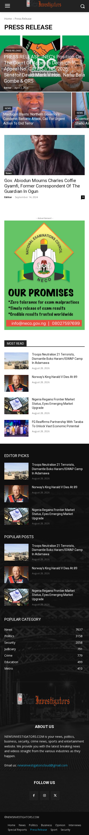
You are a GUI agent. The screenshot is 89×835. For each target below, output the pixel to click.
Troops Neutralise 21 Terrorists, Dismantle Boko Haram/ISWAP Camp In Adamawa (57, 359)
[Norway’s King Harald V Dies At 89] (16, 383)
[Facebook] (34, 795)
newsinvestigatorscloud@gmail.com (42, 765)
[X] (55, 795)
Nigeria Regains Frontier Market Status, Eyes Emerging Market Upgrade (53, 404)
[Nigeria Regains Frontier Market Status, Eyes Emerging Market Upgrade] (16, 405)
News (8, 108)
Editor (8, 197)
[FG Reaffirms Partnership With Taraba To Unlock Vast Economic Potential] (16, 428)
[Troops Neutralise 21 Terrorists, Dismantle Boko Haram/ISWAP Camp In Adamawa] (16, 360)
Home (8, 19)
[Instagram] (44, 795)
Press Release (13, 51)
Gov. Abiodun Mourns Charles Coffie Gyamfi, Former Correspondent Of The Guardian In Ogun (42, 186)
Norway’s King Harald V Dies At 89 (54, 377)
